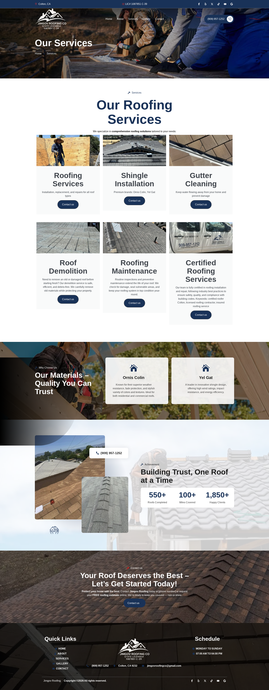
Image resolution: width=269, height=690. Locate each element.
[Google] (231, 4)
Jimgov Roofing (52, 680)
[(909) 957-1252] (97, 453)
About (120, 19)
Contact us (68, 204)
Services (133, 19)
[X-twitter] (212, 4)
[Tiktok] (218, 4)
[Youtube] (225, 4)
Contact (159, 19)
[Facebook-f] (198, 4)
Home (109, 19)
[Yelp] (205, 4)
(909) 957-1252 (216, 19)
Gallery (146, 19)
